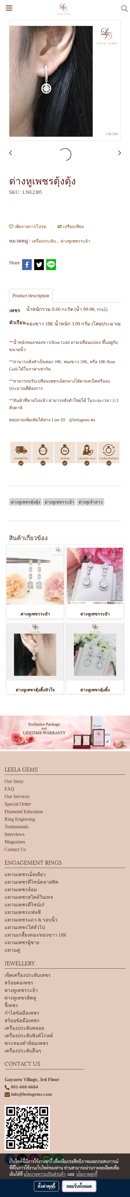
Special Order (18, 804)
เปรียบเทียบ (73, 226)
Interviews (14, 834)
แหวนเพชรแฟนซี (23, 912)
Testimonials (16, 826)
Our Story (14, 781)
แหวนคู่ (12, 950)
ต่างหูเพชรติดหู (20, 997)
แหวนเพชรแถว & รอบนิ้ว (31, 919)
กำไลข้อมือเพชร (22, 1013)
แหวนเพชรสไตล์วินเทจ (29, 897)
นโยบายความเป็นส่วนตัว (45, 1174)
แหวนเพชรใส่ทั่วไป (25, 927)
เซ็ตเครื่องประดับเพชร (28, 975)
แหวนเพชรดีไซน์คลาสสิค (31, 882)
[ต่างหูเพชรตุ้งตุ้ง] (65, 80)
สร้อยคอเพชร (19, 982)
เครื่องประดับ (44, 240)
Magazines (15, 841)
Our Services (17, 796)
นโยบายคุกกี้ (86, 1174)
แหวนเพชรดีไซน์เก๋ (24, 904)
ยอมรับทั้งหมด (79, 1186)
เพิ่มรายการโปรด (29, 226)
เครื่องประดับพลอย (24, 1028)
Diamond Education (24, 811)
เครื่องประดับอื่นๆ (23, 1050)
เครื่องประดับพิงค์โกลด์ (29, 1035)
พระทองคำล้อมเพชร (26, 1043)
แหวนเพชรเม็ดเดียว (25, 874)
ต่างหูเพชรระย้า (75, 240)
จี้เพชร (11, 1005)
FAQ (9, 788)
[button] (122, 8)
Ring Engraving (20, 819)
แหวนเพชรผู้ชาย (22, 942)
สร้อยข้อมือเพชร (22, 1020)
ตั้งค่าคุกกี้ (46, 1186)
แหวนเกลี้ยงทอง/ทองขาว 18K (36, 935)
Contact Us (15, 849)
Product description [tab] (30, 295)
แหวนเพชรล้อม (21, 889)
